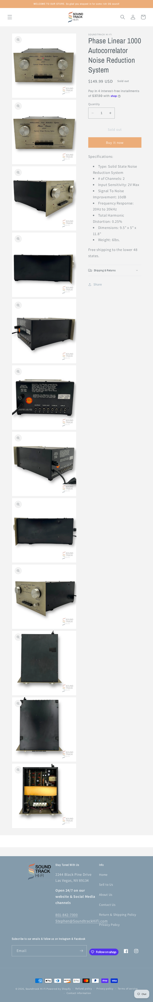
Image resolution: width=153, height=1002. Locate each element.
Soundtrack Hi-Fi (36, 988)
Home (103, 874)
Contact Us (107, 904)
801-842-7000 (66, 914)
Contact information (79, 993)
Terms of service (128, 988)
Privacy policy (104, 988)
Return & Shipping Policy (117, 914)
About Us (105, 894)
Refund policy (83, 988)
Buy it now (115, 142)
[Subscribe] (81, 950)
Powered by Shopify (58, 988)
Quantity (94, 104)
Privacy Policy (109, 924)
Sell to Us (106, 884)
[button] (10, 17)
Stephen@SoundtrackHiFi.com (81, 921)
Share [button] (97, 284)
